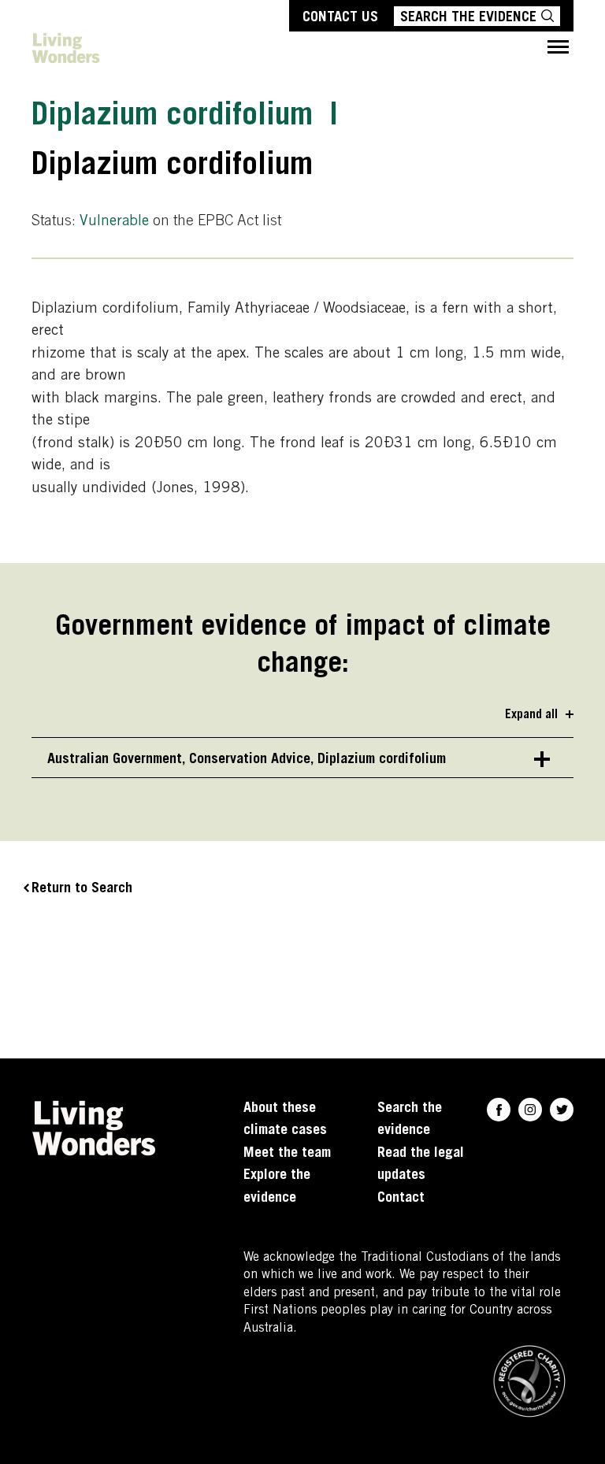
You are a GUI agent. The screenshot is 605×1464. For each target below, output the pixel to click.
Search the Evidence (468, 18)
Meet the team (287, 1154)
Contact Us (340, 18)
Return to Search (82, 889)
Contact (401, 1199)
